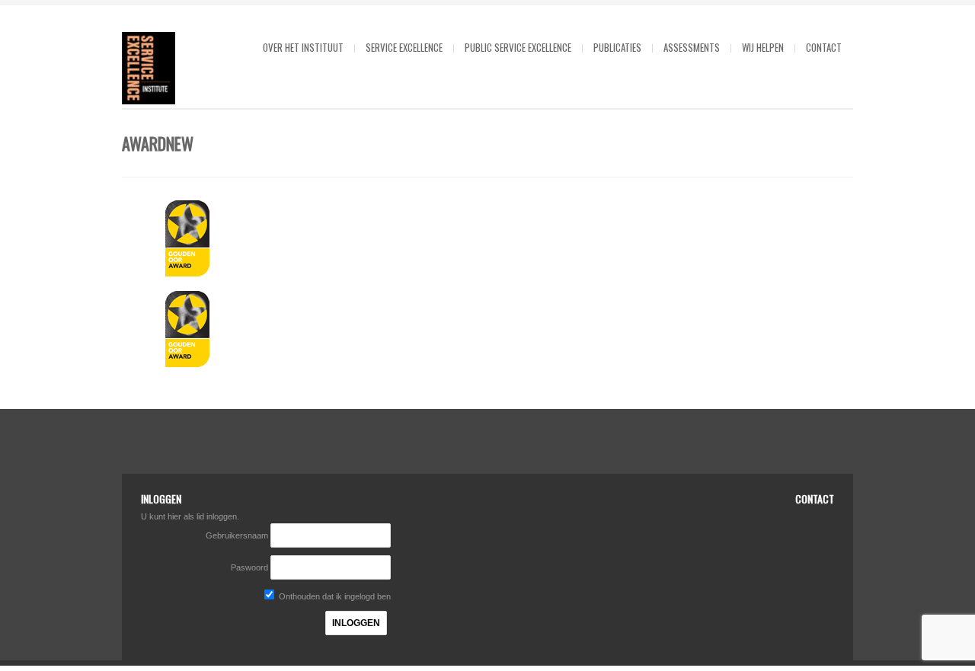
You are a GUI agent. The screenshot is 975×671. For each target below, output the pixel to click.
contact (824, 47)
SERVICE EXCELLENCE (404, 47)
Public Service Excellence (518, 47)
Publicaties (617, 47)
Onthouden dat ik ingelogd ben (334, 596)
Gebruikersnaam (238, 535)
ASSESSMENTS (691, 47)
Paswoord (249, 567)
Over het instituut (303, 47)
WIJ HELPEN (763, 47)
